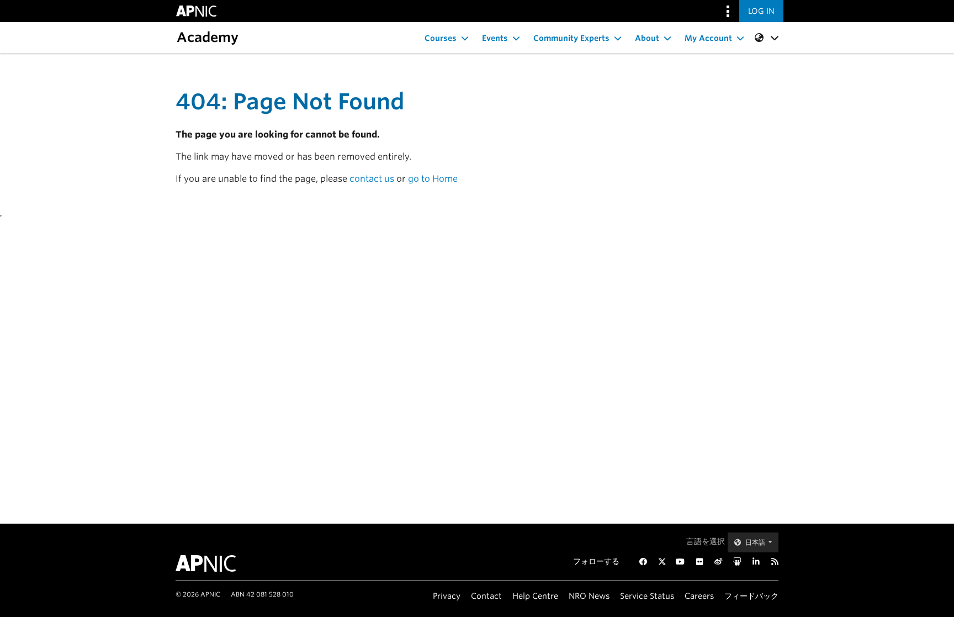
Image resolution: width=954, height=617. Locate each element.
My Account (708, 38)
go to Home (433, 178)
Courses (441, 38)
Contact (486, 595)
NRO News (589, 595)
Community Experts (571, 38)
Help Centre (535, 595)
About (647, 38)
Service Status (647, 595)
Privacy (446, 595)
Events (495, 38)
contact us (371, 178)
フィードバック (751, 595)
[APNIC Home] (219, 563)
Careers (699, 595)
